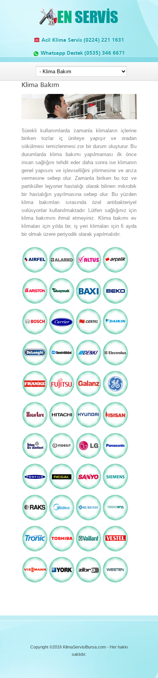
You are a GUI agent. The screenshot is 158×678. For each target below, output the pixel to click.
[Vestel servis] (115, 552)
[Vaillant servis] (88, 552)
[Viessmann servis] (34, 583)
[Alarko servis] (61, 273)
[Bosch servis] (34, 334)
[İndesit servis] (61, 459)
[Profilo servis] (34, 489)
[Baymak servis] (61, 304)
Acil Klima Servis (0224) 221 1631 (82, 40)
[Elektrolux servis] (115, 366)
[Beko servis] (115, 304)
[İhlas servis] (34, 459)
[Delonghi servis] (34, 366)
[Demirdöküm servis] (61, 366)
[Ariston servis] (34, 304)
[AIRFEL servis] (34, 273)
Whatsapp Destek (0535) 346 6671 (82, 53)
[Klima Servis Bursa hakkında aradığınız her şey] (79, 24)
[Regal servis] (61, 489)
